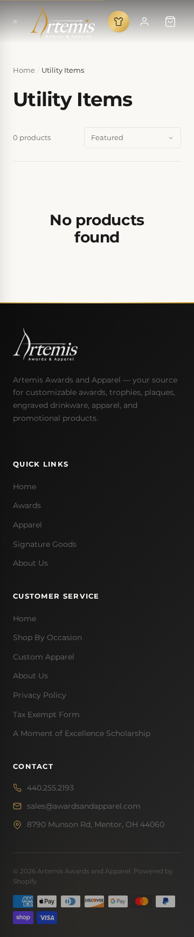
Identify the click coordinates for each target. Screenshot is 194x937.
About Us (30, 563)
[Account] (144, 21)
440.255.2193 (50, 788)
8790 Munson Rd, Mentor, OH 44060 (95, 824)
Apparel (27, 525)
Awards (27, 505)
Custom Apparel (43, 657)
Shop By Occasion (47, 637)
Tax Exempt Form (46, 714)
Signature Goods (45, 544)
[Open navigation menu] (15, 21)
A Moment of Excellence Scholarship (81, 733)
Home (24, 486)
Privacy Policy (39, 695)
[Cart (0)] (170, 21)
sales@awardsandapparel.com (84, 806)
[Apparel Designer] (118, 21)
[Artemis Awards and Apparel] (62, 21)
